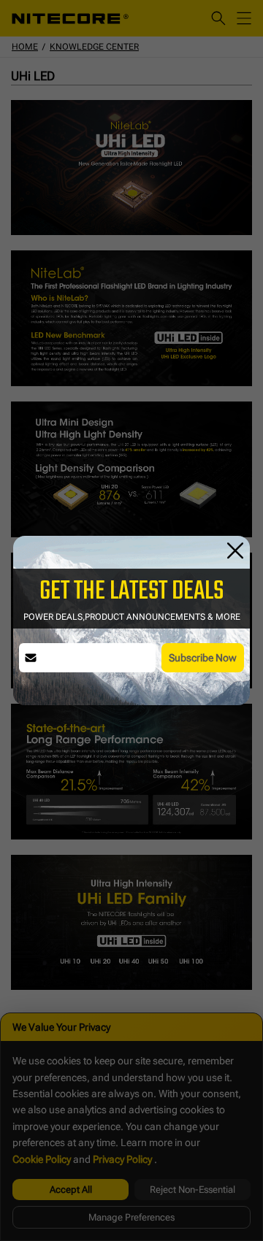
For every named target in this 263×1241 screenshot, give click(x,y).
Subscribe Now (203, 658)
